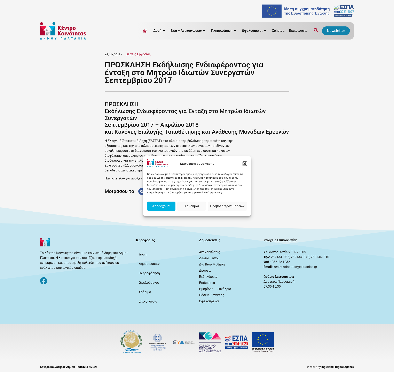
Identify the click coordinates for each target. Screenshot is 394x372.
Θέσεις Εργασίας (138, 54)
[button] (245, 164)
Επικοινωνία (298, 31)
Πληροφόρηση (149, 273)
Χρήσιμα (278, 31)
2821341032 (280, 262)
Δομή (143, 254)
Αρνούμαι (191, 206)
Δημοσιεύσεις (149, 264)
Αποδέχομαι (161, 206)
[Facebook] (43, 281)
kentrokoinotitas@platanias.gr (295, 267)
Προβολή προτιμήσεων (227, 206)
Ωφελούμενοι (149, 283)
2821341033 (280, 257)
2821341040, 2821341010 (310, 257)
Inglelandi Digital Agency (337, 367)
